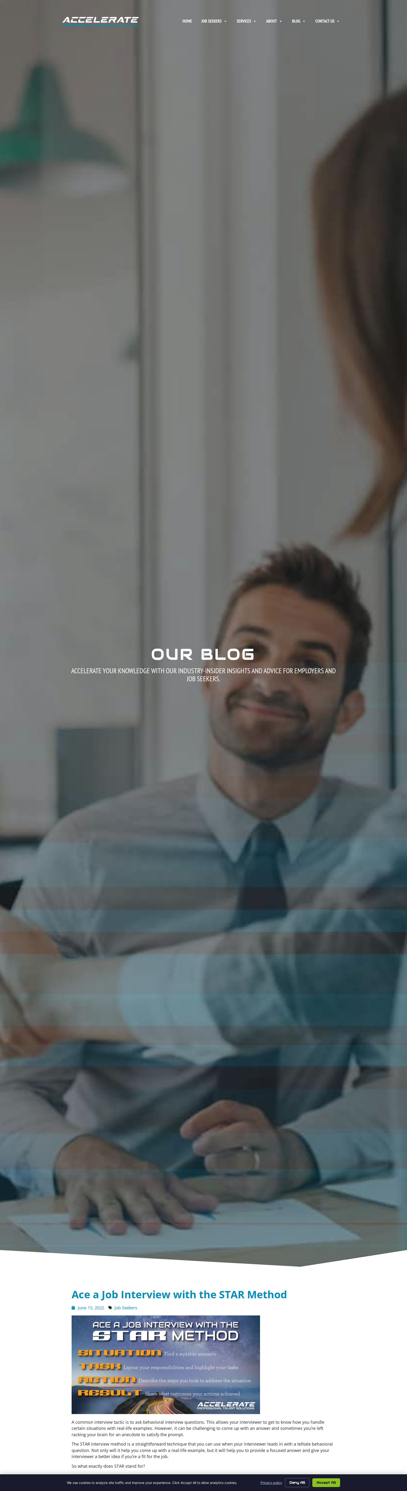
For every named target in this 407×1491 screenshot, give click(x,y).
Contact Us (324, 21)
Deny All (297, 1482)
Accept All (326, 1482)
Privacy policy (271, 1483)
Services (244, 21)
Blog (296, 21)
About (271, 21)
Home (187, 21)
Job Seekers (211, 21)
